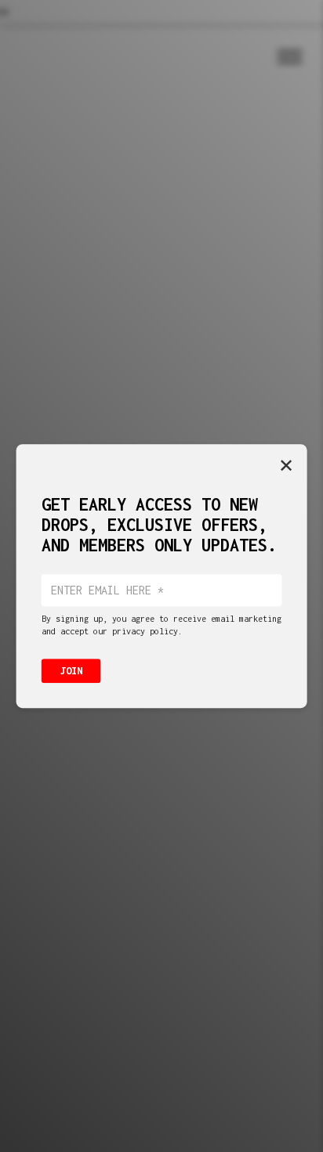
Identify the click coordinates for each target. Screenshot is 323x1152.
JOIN (71, 671)
